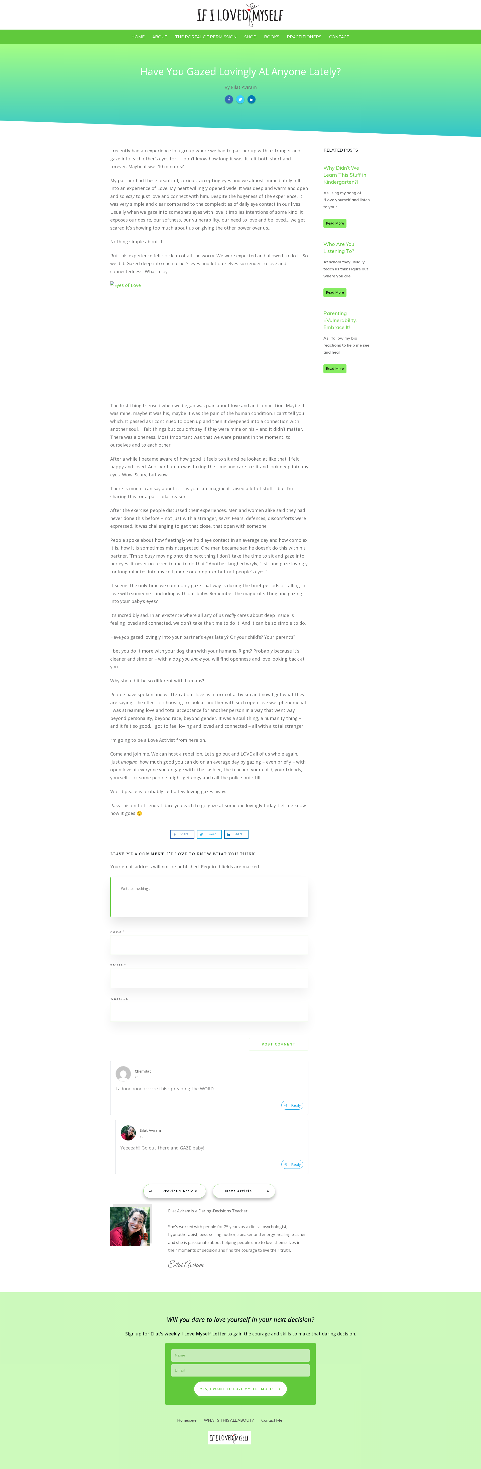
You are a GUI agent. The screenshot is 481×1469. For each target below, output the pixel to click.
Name (117, 931)
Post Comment (279, 1044)
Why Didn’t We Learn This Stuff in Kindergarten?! (344, 175)
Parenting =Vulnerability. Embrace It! (340, 320)
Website (119, 998)
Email (118, 965)
